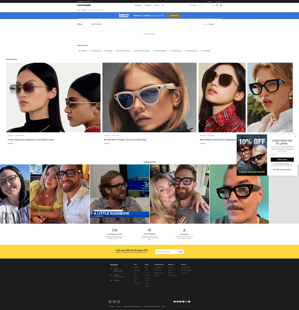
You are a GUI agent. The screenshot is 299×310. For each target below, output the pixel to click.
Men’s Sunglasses (83, 50)
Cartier (146, 267)
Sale (163, 5)
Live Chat (193, 5)
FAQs (169, 270)
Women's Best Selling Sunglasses (142, 50)
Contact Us (209, 1)
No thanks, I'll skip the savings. (282, 169)
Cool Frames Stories (186, 270)
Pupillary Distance (172, 275)
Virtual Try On (137, 283)
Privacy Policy (118, 306)
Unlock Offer (282, 159)
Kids (135, 280)
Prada (146, 270)
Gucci (146, 280)
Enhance (147, 278)
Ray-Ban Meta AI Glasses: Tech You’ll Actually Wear (125, 140)
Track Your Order (158, 270)
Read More (10, 143)
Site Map (163, 306)
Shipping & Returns (159, 273)
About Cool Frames (185, 267)
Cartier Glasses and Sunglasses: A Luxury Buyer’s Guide (31, 140)
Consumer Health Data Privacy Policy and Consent (132, 306)
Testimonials (184, 273)
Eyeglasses (138, 5)
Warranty (156, 275)
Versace (147, 273)
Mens (135, 275)
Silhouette (147, 275)
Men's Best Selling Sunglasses (123, 50)
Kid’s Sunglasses (108, 50)
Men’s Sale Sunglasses (176, 50)
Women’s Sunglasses (96, 50)
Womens (136, 278)
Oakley (146, 283)
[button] (60, 194)
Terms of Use (111, 306)
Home (78, 9)
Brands (156, 5)
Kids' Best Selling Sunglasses (160, 50)
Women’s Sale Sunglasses (191, 50)
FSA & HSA (170, 273)
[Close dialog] (295, 136)
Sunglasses (148, 5)
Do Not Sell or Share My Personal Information (151, 306)
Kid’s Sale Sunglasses (206, 50)
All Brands (147, 286)
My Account (218, 1)
